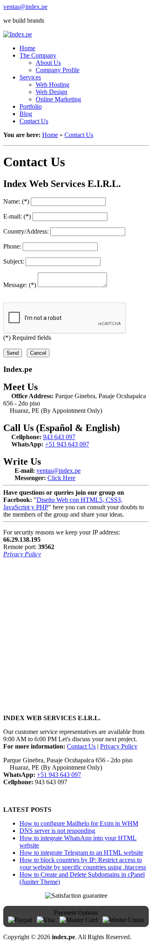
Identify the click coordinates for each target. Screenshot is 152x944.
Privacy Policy (22, 554)
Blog (25, 113)
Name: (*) (16, 201)
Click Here (61, 477)
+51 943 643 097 (67, 444)
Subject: (13, 261)
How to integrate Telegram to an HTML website (81, 852)
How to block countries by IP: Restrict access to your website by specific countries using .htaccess (82, 863)
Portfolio (30, 106)
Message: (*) (20, 284)
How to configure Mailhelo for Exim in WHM (78, 823)
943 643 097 (59, 436)
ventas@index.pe (25, 6)
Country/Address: (26, 231)
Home (50, 134)
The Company (37, 55)
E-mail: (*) (17, 216)
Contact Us (78, 134)
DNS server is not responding (57, 830)
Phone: (12, 246)
